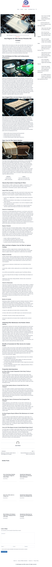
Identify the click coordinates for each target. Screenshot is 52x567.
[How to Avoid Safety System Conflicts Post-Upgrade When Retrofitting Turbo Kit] (39, 60)
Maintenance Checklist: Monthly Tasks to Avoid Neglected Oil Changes (8, 453)
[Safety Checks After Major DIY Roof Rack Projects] (39, 28)
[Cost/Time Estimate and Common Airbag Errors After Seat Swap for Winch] (39, 23)
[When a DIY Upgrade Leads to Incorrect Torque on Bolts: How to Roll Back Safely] (39, 39)
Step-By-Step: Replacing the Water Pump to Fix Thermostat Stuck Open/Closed (26, 475)
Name (2, 546)
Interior (25, 9)
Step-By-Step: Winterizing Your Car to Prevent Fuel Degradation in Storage (26, 515)
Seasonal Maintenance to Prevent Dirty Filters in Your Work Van (28, 453)
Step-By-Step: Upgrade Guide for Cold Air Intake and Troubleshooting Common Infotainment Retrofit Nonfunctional (44, 69)
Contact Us (31, 560)
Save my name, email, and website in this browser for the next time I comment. (14, 549)
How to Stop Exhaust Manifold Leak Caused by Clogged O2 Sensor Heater (9, 475)
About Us (15, 560)
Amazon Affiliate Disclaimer (23, 560)
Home (18, 9)
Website (26, 546)
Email (14, 546)
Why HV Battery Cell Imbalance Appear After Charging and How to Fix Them (9, 515)
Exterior (21, 9)
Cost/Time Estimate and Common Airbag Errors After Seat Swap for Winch (44, 24)
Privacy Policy (36, 560)
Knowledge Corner (31, 9)
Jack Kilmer (18, 42)
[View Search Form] (36, 9)
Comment (3, 533)
